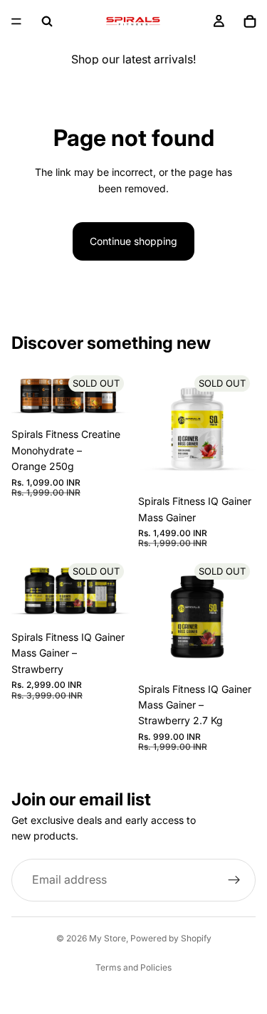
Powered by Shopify (170, 938)
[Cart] (250, 21)
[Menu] (16, 21)
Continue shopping (133, 241)
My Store (107, 938)
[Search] (47, 21)
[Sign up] (234, 880)
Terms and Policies (133, 967)
